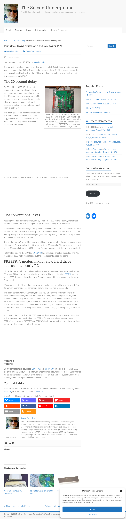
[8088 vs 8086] (69, 480)
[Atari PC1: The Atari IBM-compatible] (16, 480)
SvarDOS (7, 392)
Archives (18, 30)
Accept (92, 509)
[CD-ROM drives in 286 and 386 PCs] (42, 480)
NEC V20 (38, 253)
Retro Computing (18, 40)
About (8, 30)
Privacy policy (92, 515)
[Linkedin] (10, 443)
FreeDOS (39, 392)
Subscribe (92, 193)
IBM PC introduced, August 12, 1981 (101, 104)
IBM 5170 (36, 369)
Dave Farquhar (12, 51)
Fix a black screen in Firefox (17, 506)
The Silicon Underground (47, 7)
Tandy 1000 (49, 369)
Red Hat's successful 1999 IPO (99, 112)
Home (28, 30)
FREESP (68, 274)
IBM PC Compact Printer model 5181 (101, 99)
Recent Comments (59, 30)
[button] (121, 491)
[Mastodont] (6, 443)
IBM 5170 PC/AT (93, 108)
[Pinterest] (13, 443)
